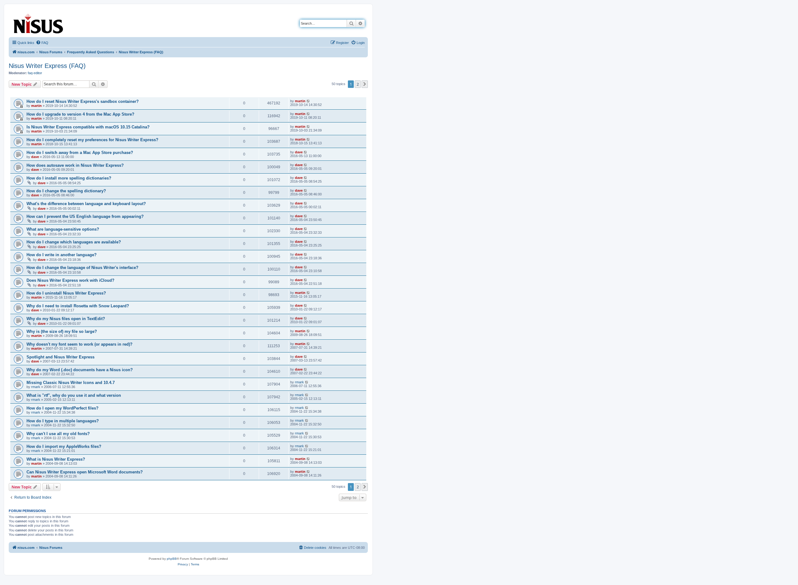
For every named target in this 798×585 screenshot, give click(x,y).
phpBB (172, 558)
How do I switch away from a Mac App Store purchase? (79, 152)
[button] (365, 84)
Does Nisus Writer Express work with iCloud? (70, 280)
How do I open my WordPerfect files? (62, 408)
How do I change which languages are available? (73, 242)
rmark (35, 387)
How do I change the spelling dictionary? (66, 191)
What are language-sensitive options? (62, 229)
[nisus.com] (38, 22)
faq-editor (35, 73)
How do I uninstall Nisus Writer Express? (66, 293)
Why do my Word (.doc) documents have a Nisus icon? (79, 369)
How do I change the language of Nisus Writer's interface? (82, 267)
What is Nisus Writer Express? (55, 459)
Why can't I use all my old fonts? (58, 433)
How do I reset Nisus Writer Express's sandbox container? (82, 101)
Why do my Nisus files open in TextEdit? (65, 318)
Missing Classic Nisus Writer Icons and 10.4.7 (70, 382)
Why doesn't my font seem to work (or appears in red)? (79, 344)
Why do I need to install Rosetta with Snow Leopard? (77, 306)
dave (35, 157)
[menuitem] (42, 42)
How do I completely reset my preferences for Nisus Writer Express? (92, 139)
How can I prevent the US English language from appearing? (85, 216)
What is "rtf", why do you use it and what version (73, 395)
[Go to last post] (308, 101)
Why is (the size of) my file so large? (61, 331)
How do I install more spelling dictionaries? (68, 178)
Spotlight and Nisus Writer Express (60, 357)
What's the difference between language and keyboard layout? (86, 203)
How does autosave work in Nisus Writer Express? (75, 165)
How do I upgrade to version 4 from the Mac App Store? (80, 114)
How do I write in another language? (61, 254)
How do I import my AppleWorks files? (63, 446)
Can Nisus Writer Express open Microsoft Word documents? (84, 472)
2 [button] (358, 84)
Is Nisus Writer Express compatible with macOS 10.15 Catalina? (88, 127)
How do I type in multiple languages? (62, 421)
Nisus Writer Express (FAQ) (47, 65)
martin (36, 106)
